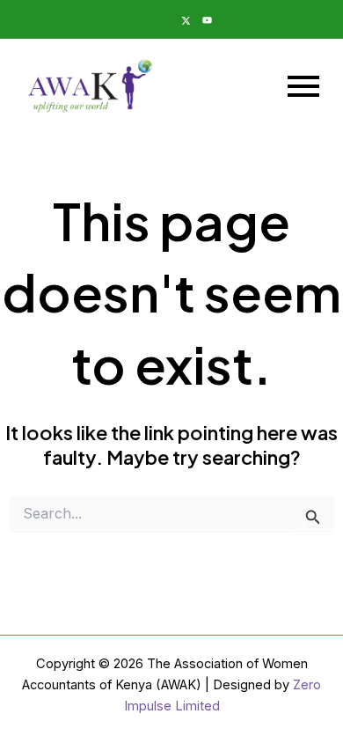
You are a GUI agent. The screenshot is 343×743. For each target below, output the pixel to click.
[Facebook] (161, 19)
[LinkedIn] (140, 19)
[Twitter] (182, 19)
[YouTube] (203, 19)
